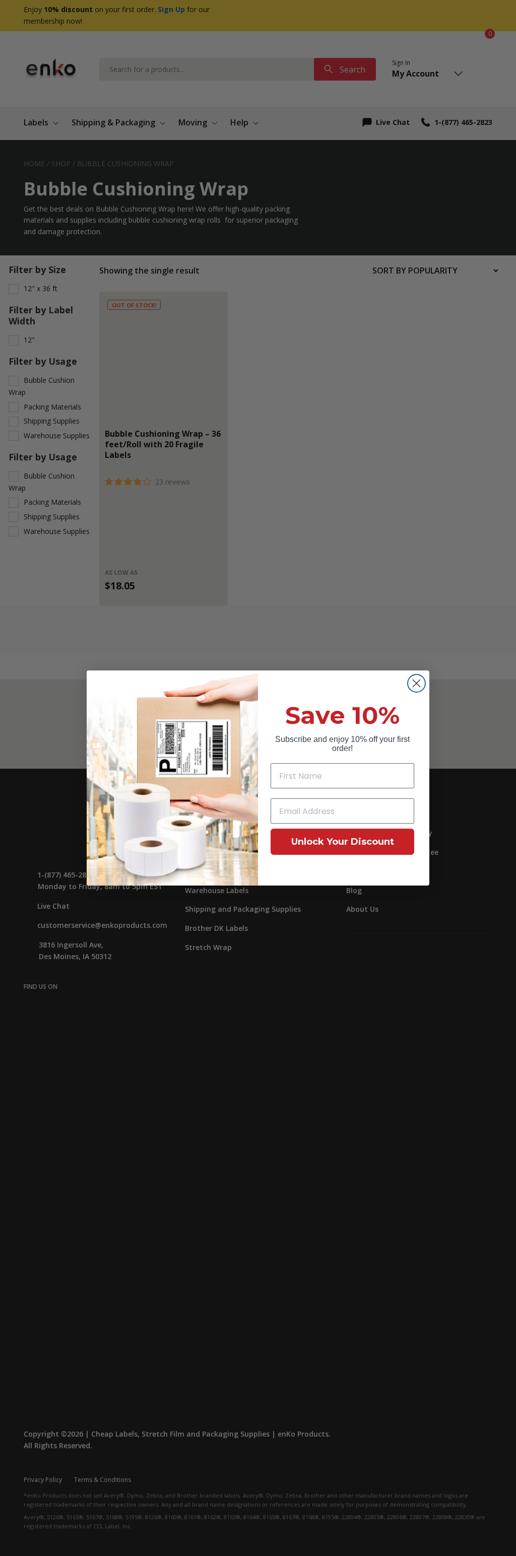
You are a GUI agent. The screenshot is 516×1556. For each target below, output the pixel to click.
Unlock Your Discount (342, 841)
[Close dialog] (416, 683)
